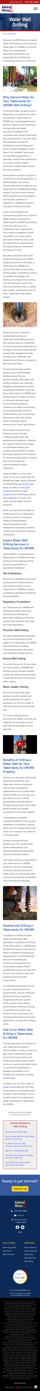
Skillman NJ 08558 (30, 1362)
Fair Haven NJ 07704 (8, 1323)
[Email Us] (22, 1228)
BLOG (20, 1232)
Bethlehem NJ (28, 1306)
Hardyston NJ (6, 1331)
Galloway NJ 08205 (31, 1326)
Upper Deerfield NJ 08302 (27, 1367)
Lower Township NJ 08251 (9, 1342)
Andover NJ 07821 (9, 1305)
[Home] (7, 8)
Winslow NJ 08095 (14, 1378)
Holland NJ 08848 (9, 1332)
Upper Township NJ (22, 1368)
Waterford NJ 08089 (32, 1375)
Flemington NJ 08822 (31, 1323)
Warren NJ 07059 (7, 1372)
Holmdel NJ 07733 (19, 1332)
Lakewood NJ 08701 (31, 1339)
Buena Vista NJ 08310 (19, 1309)
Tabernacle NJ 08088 (19, 1365)
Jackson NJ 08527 (29, 1336)
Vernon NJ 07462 (32, 1368)
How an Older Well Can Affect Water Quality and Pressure (19, 1137)
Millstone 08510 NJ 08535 (9, 1349)
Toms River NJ (10, 1367)
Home (5, 34)
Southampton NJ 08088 (10, 1363)
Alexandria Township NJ (11, 1303)
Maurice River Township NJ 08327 (15, 1345)
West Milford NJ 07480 (8, 1377)
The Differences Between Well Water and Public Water (17, 1163)
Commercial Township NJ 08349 (13, 1314)
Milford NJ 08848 (32, 1347)
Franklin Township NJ (9, 1326)
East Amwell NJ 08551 (13, 1318)
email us (7, 1087)
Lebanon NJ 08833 (12, 1341)
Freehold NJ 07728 (20, 1326)
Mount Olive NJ (7, 1352)
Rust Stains (7, 1251)
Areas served (7, 1301)
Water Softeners (30, 1247)
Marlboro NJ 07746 (31, 1344)
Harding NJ (33, 1329)
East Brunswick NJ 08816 (26, 1318)
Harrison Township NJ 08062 (17, 1331)
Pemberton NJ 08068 (30, 1355)
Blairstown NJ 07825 (9, 1308)
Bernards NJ (21, 1306)
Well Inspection (30, 1258)
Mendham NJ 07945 (8, 1347)
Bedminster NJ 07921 (30, 1305)
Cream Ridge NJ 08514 (28, 1314)
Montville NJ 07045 (21, 1350)
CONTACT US (20, 1188)
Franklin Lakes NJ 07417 (26, 1324)
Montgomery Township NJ (8, 1350)
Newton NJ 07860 (32, 1354)
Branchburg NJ (9, 1309)
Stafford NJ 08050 (8, 1365)
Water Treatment (30, 1251)
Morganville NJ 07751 (32, 1350)
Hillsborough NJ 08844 (31, 1331)
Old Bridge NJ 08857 (19, 1355)
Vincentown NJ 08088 (11, 1370)
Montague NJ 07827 (32, 1349)
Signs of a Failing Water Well (16, 1151)
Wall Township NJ (22, 1370)
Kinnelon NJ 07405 (31, 1337)
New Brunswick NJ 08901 (29, 1352)
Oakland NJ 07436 (8, 1355)
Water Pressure (8, 1254)
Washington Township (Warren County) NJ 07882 (20, 1373)
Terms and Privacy (20, 1383)
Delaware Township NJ (12, 1316)
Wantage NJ (30, 1370)
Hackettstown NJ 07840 (27, 1328)
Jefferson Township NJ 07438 (11, 1337)
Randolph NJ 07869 (26, 1359)
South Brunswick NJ (21, 1363)
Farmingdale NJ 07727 (20, 1323)
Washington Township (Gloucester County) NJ (14, 1375)
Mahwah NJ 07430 (21, 1342)
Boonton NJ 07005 (19, 1308)
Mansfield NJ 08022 (21, 1344)
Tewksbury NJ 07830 (30, 1365)
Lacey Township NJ (9, 1339)
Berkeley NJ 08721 (12, 1306)
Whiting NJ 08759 (33, 1377)
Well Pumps (28, 1254)
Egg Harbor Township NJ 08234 (26, 1319)
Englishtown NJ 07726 (26, 1321)
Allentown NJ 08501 (23, 1303)
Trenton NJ (17, 1367)
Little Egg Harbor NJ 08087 (25, 1341)
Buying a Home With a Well (16, 1132)
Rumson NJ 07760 (9, 1362)
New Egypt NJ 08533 (8, 1354)
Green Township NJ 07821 (13, 1328)
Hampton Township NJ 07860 (21, 1329)
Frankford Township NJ (13, 1324)
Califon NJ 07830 (9, 1311)
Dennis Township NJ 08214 (26, 1316)
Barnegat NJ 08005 (19, 1305)
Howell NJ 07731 (25, 1334)
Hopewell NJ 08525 (15, 1334)
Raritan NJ (34, 1359)
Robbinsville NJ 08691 (31, 1360)
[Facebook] (17, 1228)
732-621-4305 (32, 2)
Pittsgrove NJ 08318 (31, 1357)
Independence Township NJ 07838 (14, 1336)
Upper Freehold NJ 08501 (9, 1368)
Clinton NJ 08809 (19, 1313)
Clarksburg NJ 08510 (9, 1313)
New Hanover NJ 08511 (21, 1354)
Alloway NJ (31, 1303)
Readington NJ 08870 (8, 1360)
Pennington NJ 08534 (8, 1357)
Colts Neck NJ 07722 (30, 1313)
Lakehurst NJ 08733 (19, 1339)
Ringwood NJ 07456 (20, 1360)
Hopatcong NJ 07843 (29, 1332)
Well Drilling (12, 34)
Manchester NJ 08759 (9, 1344)
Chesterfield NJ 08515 (19, 1311)
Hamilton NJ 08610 (9, 1329)
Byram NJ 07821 (30, 1309)
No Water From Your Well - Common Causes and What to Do (19, 1144)
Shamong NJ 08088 (20, 1362)
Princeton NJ (16, 1359)
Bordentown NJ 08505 (30, 1308)
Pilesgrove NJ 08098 (20, 1357)
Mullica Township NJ (17, 1352)
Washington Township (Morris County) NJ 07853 (24, 1372)
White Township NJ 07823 (21, 1377)
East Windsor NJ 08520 (11, 1319)
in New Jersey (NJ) (16, 1301)
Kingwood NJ (22, 1337)
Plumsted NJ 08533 (8, 1359)
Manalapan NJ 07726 (32, 1342)
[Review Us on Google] (20, 1284)
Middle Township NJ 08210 (20, 1347)
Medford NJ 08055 (29, 1345)
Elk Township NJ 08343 (14, 1321)
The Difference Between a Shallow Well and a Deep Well (19, 1156)
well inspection (10, 497)
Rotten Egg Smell (9, 1247)
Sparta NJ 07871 (31, 1363)
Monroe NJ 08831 (21, 1349)
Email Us (20, 1215)
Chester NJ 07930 (30, 1311)
